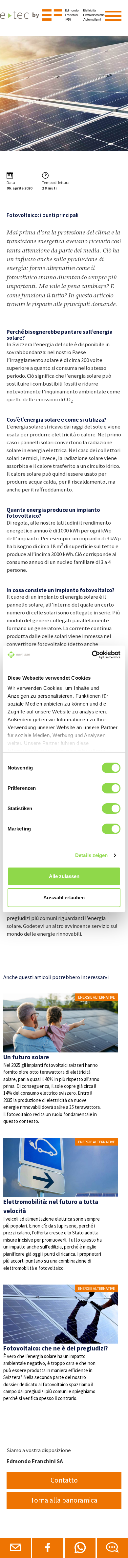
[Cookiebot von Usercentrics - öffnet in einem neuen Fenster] (92, 654)
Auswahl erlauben (64, 897)
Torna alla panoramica (64, 1500)
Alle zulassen (64, 876)
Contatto (64, 1480)
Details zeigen (91, 855)
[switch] (111, 788)
